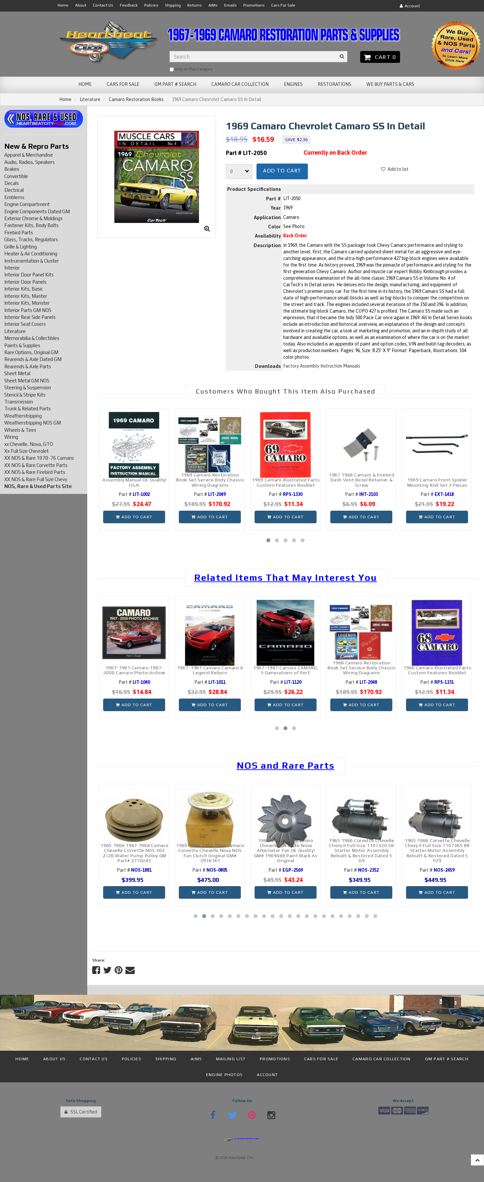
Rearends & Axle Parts (27, 366)
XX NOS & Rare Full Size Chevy (35, 479)
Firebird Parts (18, 232)
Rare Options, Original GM (31, 352)
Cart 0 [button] (383, 57)
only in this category (193, 69)
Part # (134, 494)
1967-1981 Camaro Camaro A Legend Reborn (210, 670)
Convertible (16, 176)
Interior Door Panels (25, 282)
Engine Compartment (27, 204)
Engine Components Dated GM (37, 211)
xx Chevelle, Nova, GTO (28, 444)
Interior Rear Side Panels (30, 317)
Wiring (11, 437)
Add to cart (282, 170)
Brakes (11, 169)
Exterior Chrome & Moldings (33, 218)
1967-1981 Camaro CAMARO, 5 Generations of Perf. (286, 670)
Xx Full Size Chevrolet (26, 451)
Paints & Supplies (22, 345)
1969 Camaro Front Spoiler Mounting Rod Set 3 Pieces (437, 482)
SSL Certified (82, 1112)
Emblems (14, 197)
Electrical (14, 190)
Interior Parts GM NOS (27, 310)
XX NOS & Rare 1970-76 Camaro (39, 458)
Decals (11, 183)
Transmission (18, 401)
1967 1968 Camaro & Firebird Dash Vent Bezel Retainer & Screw (361, 480)
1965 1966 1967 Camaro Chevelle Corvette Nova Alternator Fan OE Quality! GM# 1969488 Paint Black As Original (286, 850)
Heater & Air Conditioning (30, 253)
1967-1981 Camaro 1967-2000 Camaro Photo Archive (134, 670)
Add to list (397, 169)
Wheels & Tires (20, 430)
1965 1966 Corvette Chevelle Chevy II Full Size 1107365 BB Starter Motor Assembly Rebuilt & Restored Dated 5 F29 (437, 850)
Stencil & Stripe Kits (24, 395)
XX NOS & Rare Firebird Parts (34, 472)
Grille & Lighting (20, 246)
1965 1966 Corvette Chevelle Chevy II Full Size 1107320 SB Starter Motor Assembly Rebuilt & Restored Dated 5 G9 (361, 850)
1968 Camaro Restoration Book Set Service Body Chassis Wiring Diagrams (361, 668)
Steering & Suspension (27, 387)
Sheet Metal (17, 373)
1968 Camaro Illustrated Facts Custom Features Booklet (437, 670)
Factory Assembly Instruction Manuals (321, 366)
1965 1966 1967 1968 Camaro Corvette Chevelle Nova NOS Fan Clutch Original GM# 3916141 (210, 853)
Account (411, 6)
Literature (90, 99)
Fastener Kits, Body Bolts (31, 225)
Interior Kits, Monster (27, 303)
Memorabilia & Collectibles (31, 338)
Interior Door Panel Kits (29, 274)
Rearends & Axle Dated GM (33, 359)
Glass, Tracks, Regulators (31, 239)
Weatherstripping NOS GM (32, 422)
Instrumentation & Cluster (31, 261)
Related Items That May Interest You (285, 577)
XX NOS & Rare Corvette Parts (35, 465)
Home (65, 99)
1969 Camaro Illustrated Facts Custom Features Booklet (286, 482)
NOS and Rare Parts (286, 765)
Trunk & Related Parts (27, 408)
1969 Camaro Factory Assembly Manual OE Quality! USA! (134, 480)
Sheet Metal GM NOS (26, 380)
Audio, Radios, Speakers (29, 162)
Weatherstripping (23, 416)
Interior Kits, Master (25, 296)
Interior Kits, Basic (23, 289)
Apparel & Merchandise (28, 155)
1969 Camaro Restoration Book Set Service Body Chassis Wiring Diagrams (210, 480)
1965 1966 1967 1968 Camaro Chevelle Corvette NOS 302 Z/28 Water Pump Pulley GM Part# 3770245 (134, 853)
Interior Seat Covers (25, 324)
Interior (12, 267)
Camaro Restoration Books (136, 99)
